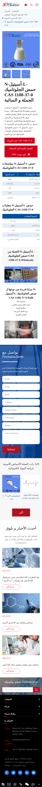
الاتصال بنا (8, 721)
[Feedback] (33, 784)
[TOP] (39, 784)
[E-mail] (9, 784)
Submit (11, 449)
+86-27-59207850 (18, 749)
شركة (6, 706)
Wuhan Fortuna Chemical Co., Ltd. (19, 760)
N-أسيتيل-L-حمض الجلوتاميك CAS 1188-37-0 (21, 23)
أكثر (21, 512)
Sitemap (7, 765)
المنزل (7, 11)
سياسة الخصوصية (19, 765)
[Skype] (3, 784)
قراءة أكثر (11, 587)
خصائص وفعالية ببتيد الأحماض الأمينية (17, 623)
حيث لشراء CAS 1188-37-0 (19, 140)
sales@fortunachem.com (21, 740)
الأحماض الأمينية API (12, 18)
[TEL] (21, 784)
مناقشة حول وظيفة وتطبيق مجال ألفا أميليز (20, 665)
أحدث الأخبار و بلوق (21, 528)
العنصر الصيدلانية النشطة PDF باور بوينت (21, 151)
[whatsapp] (15, 784)
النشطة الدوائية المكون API (15, 15)
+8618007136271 (32, 749)
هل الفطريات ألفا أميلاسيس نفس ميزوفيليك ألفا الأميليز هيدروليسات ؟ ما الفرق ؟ (20, 579)
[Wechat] (27, 784)
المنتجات (15, 11)
